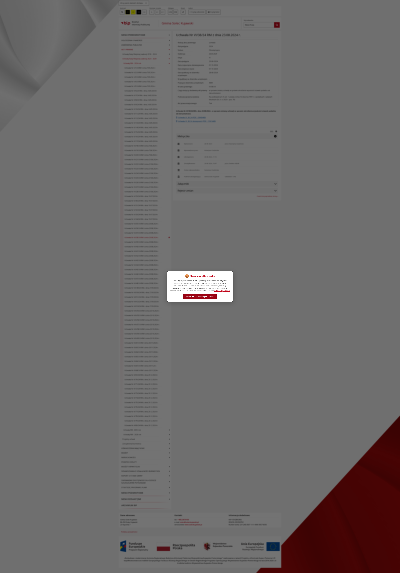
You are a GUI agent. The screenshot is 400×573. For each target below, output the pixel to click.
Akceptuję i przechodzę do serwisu (200, 297)
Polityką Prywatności (222, 291)
